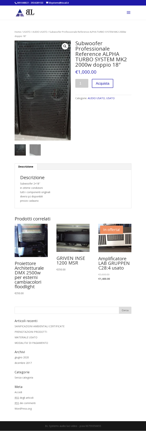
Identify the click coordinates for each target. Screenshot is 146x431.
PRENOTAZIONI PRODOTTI (31, 331)
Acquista (102, 83)
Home (18, 31)
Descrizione (25, 166)
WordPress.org (23, 408)
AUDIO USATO (39, 31)
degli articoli (24, 397)
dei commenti (25, 403)
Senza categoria (24, 377)
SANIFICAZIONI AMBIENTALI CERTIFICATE (39, 326)
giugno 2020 (22, 357)
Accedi (18, 392)
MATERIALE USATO (26, 337)
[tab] (25, 167)
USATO (26, 31)
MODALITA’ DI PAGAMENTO (31, 343)
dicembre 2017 (23, 363)
